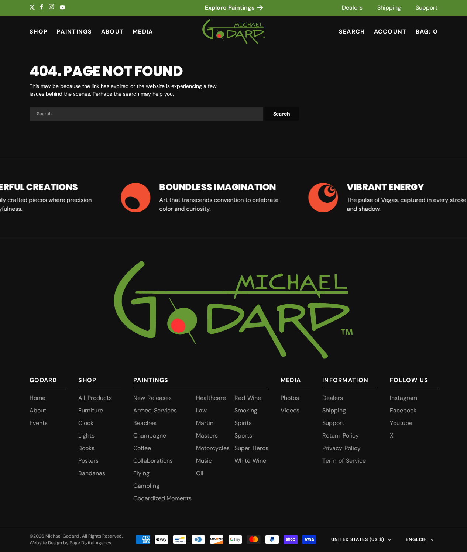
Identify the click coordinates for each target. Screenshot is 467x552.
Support (426, 7)
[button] (390, 31)
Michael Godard (62, 536)
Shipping (389, 7)
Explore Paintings (230, 7)
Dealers (352, 7)
